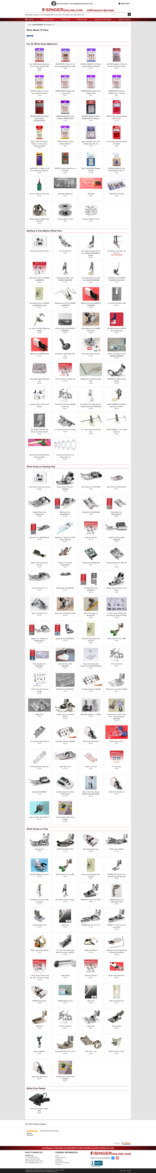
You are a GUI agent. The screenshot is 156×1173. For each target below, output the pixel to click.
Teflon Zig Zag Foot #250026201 (39, 665)
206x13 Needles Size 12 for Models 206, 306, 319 (91, 142)
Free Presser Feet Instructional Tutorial (39, 488)
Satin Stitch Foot (65, 766)
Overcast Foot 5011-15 (39, 588)
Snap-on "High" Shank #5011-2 (39, 817)
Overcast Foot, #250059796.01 (39, 537)
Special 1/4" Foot (91, 766)
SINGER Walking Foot (65, 1001)
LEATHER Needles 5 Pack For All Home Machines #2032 (116, 65)
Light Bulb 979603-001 (65, 193)
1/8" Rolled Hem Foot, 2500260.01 (91, 589)
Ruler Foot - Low (91, 1051)
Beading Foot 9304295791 (65, 689)
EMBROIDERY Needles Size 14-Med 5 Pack (91, 92)
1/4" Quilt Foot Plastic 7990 (116, 303)
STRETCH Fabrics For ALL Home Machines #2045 (39, 92)
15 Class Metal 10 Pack (65, 219)
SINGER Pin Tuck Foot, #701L (91, 899)
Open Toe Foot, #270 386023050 (65, 665)
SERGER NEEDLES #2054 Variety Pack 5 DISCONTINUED (39, 118)
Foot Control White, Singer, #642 (39, 1109)
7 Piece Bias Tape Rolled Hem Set (39, 380)
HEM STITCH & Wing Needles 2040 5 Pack (116, 117)
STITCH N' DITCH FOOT (65, 849)
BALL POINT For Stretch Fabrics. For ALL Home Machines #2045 (39, 143)
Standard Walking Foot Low (39, 874)
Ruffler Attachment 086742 (39, 950)
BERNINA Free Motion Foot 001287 (116, 380)
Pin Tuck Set (116, 766)
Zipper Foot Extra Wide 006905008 (116, 538)
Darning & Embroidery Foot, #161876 (91, 639)
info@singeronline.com (35, 1163)
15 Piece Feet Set (117, 664)
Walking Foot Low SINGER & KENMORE (91, 304)
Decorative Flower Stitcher (91, 353)
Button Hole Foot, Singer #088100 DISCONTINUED (91, 793)
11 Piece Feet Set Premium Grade (39, 690)
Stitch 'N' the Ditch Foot (39, 613)
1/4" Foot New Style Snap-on (39, 741)
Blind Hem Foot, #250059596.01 (65, 513)
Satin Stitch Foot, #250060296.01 (116, 513)
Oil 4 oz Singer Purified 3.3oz (39, 193)
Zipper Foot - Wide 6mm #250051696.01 (39, 639)
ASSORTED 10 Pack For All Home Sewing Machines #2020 (65, 65)
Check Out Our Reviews (102, 19)
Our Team (58, 1164)
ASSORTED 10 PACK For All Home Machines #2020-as (39, 169)
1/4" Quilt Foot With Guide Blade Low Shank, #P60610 (65, 951)
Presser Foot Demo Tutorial (39, 251)
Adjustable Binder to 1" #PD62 (91, 714)
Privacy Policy (123, 1170)
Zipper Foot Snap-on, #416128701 (91, 614)
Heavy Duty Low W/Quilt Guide (65, 613)
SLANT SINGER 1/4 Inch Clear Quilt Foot (116, 430)
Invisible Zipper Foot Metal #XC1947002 (65, 793)
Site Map (129, 1170)
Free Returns (82, 19)
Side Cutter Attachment (91, 741)
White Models (48, 25)
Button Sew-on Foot (116, 741)
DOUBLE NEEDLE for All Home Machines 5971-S (116, 169)
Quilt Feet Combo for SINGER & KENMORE (39, 279)
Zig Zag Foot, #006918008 (91, 512)
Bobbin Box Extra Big (116, 193)
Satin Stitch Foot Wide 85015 (116, 487)
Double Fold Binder (90, 950)
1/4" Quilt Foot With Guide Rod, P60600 (39, 329)
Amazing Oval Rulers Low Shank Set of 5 (65, 456)
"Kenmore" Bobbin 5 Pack (90, 219)
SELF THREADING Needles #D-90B (90, 169)
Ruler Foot (65, 925)
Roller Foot (39, 714)
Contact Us (65, 19)
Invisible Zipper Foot (39, 925)
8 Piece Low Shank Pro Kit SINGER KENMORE (117, 354)
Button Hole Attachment (117, 975)
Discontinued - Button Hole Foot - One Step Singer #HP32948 (117, 716)
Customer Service (47, 19)
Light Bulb (91, 193)
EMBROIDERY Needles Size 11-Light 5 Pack (65, 92)
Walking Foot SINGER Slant (39, 353)
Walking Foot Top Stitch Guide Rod (91, 380)
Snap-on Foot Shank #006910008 (65, 563)
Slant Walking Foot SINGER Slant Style (90, 329)
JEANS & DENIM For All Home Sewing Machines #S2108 (90, 65)
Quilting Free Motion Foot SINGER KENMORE (65, 279)
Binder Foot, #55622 (116, 849)
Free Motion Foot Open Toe (117, 251)
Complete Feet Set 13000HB (90, 689)
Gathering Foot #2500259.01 (65, 638)
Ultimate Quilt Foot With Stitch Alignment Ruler (39, 456)
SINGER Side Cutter (39, 1001)
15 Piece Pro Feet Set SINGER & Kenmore (65, 405)
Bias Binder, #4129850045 (65, 588)
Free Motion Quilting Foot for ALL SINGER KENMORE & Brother (90, 253)
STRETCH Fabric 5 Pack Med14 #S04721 (65, 142)
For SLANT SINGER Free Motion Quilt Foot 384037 (39, 430)
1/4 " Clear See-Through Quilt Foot (91, 430)
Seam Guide (65, 975)
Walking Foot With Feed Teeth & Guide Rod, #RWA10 (117, 951)
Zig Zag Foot (39, 849)
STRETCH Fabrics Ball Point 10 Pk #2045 (65, 169)
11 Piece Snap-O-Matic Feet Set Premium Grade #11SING (117, 614)
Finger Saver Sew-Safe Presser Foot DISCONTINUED (91, 665)
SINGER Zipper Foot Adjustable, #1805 (117, 900)
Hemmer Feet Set (91, 537)
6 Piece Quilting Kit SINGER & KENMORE (65, 329)
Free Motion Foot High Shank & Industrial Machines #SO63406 (90, 405)
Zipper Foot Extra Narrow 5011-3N (39, 563)
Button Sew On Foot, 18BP (117, 638)
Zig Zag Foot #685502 (39, 792)
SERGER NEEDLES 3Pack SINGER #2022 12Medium (91, 117)
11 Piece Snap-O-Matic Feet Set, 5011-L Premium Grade (39, 976)
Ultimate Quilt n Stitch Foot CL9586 (65, 818)
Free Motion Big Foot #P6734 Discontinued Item (116, 329)
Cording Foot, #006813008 (91, 562)
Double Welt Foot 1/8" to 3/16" (65, 1051)
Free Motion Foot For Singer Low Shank (39, 900)
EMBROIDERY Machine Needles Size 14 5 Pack (117, 92)
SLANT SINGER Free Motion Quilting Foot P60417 (116, 405)
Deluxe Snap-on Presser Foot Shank (117, 589)
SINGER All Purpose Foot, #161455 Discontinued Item (116, 875)
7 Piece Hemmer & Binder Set (65, 379)
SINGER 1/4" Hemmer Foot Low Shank (116, 926)
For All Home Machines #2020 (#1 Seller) (116, 142)
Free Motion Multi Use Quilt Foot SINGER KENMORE (91, 279)
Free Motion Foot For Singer (65, 899)
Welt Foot (39, 1026)
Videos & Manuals (125, 19)
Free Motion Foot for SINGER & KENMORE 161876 (39, 304)
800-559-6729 (29, 1161)
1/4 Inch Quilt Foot (65, 251)
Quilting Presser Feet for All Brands (39, 405)
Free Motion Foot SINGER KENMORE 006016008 (116, 279)
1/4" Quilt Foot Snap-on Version (65, 429)
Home (29, 25)
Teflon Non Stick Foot (116, 1001)
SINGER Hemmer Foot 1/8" (91, 925)
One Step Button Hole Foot (39, 766)
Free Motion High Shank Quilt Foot (65, 354)
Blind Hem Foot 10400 (116, 1051)
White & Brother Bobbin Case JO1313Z (39, 220)
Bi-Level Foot (116, 1026)
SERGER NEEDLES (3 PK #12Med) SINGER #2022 (65, 117)
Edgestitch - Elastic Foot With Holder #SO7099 (65, 538)
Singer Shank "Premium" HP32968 (65, 488)
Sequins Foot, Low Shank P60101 (65, 715)
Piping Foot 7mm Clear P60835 (116, 689)
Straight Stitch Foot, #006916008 (39, 513)
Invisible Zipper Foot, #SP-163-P (116, 563)
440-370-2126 (38, 1161)
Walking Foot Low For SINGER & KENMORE (65, 304)
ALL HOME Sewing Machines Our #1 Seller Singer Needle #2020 (39, 66)
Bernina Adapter (39, 1051)
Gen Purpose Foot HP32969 (90, 487)
